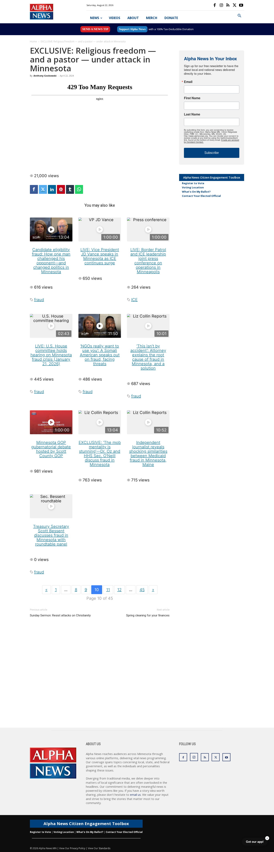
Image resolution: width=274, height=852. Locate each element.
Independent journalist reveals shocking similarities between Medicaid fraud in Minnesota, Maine (148, 453)
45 (142, 589)
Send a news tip (95, 29)
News (94, 18)
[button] (239, 16)
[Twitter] (43, 189)
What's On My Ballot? (196, 191)
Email (188, 81)
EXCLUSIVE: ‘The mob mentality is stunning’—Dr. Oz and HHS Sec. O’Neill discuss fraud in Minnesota (100, 453)
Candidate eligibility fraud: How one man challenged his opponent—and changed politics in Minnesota (51, 260)
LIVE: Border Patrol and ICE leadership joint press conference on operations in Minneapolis (148, 260)
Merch (151, 18)
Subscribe (211, 152)
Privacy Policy (77, 848)
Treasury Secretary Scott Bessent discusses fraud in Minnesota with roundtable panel (51, 535)
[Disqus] (99, 676)
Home (33, 41)
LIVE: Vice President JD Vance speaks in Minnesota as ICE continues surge (99, 256)
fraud (39, 299)
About (133, 18)
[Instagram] (221, 5)
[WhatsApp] (79, 189)
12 (119, 589)
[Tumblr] (70, 189)
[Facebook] (215, 5)
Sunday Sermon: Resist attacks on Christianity (60, 615)
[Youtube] (241, 5)
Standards (104, 848)
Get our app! (255, 841)
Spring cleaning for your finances (147, 615)
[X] (234, 5)
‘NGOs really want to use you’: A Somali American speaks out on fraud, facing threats (100, 355)
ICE (134, 299)
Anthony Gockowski (45, 75)
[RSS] (228, 5)
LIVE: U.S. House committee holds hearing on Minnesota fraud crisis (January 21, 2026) (51, 355)
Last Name (192, 114)
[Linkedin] (52, 189)
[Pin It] (61, 189)
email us (135, 795)
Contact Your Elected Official (201, 196)
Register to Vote (193, 183)
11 (108, 589)
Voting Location (193, 187)
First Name (192, 98)
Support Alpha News (132, 29)
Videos (114, 18)
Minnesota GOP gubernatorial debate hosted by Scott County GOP (51, 449)
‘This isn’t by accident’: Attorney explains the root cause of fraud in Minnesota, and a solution (148, 357)
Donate (171, 18)
